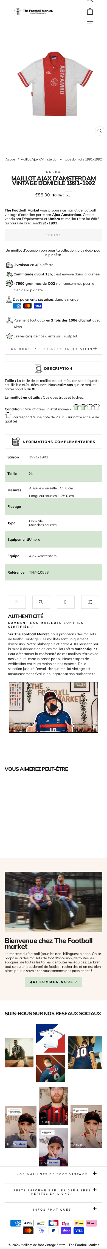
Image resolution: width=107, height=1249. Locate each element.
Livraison (21, 265)
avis (29, 336)
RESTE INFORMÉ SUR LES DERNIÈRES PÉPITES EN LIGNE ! (52, 1192)
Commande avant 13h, (33, 274)
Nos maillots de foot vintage (52, 1174)
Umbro (53, 172)
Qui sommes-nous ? (53, 982)
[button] (17, 602)
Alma (17, 327)
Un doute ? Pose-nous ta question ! (53, 349)
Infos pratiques (52, 1209)
